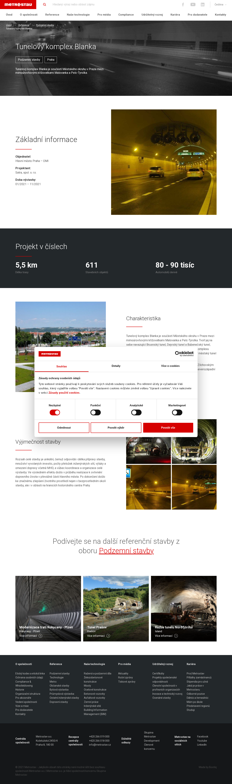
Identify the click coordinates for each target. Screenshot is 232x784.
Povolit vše (168, 427)
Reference (52, 14)
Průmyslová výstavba (62, 693)
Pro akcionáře (23, 697)
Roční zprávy (125, 677)
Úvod (9, 14)
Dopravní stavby (59, 701)
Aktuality (123, 673)
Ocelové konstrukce (95, 689)
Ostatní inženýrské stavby (64, 697)
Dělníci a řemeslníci (197, 697)
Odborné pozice (196, 693)
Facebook (202, 736)
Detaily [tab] (116, 365)
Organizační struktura (27, 693)
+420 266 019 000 (99, 736)
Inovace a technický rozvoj (167, 693)
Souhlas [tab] (61, 366)
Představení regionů (198, 705)
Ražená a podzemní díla (97, 673)
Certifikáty (158, 673)
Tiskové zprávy (126, 681)
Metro (53, 681)
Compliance (126, 14)
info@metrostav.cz (100, 744)
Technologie (57, 677)
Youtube (202, 740)
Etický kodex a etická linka (30, 673)
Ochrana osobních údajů (29, 677)
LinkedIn (202, 744)
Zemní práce (91, 701)
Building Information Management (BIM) (95, 711)
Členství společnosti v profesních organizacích (166, 687)
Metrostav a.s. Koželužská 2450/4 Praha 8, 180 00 (47, 740)
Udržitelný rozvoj (152, 14)
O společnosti (29, 14)
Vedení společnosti (26, 701)
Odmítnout (64, 427)
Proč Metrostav (195, 673)
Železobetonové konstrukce (93, 679)
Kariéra (175, 14)
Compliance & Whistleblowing (24, 683)
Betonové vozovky (94, 693)
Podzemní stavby (45, 25)
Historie (19, 689)
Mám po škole (195, 701)
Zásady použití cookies (64, 392)
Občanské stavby (59, 685)
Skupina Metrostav (150, 734)
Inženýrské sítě (92, 705)
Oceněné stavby (161, 697)
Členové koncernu (149, 746)
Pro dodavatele (197, 14)
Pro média (104, 14)
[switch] (95, 412)
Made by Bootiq (208, 767)
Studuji (191, 709)
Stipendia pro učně (197, 681)
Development (152, 740)
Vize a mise (22, 705)
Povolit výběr (116, 427)
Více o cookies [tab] (170, 365)
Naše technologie (78, 14)
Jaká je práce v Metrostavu (195, 687)
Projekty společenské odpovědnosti (164, 679)
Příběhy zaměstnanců (199, 677)
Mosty (87, 685)
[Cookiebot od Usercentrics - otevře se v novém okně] (178, 353)
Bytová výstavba (59, 689)
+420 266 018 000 (99, 740)
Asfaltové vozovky (94, 697)
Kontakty (220, 14)
